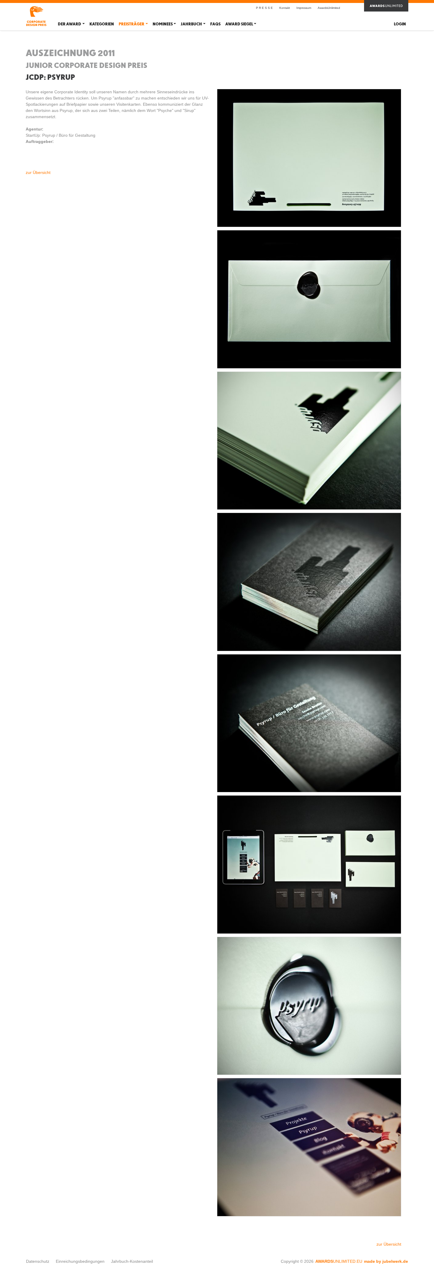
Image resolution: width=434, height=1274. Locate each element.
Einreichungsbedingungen (80, 1261)
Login (400, 24)
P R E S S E (264, 7)
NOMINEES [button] (163, 24)
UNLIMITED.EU (338, 1261)
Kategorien (101, 24)
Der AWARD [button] (69, 24)
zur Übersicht (38, 172)
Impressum (303, 7)
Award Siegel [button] (239, 24)
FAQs (215, 24)
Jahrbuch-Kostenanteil (132, 1261)
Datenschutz (37, 1261)
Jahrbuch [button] (191, 24)
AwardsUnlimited (329, 7)
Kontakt (284, 7)
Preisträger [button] (131, 24)
